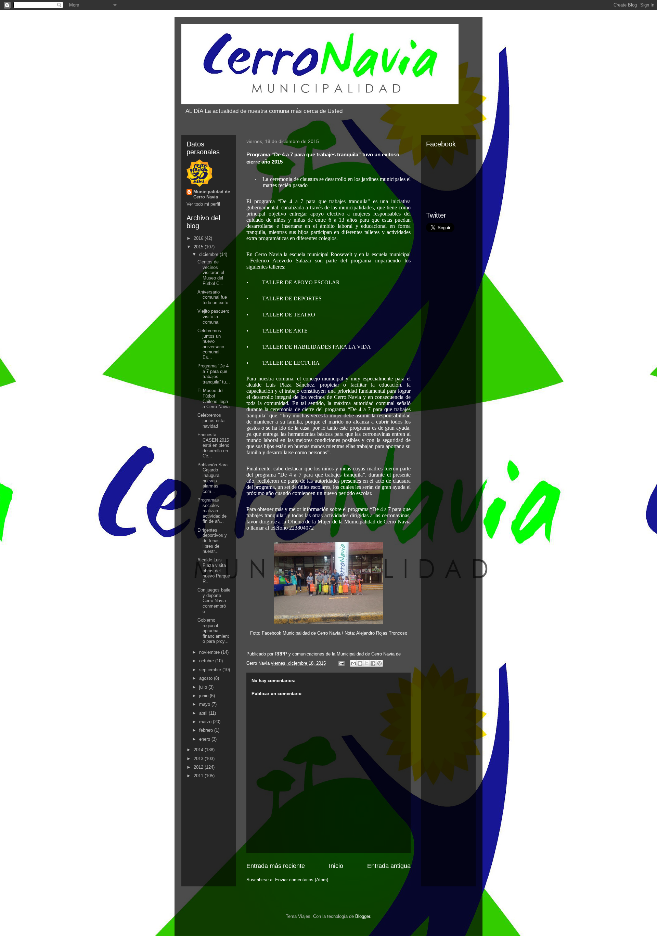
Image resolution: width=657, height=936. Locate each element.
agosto (206, 678)
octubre (207, 660)
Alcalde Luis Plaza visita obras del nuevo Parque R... (213, 570)
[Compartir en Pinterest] (379, 663)
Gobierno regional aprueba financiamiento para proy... (213, 631)
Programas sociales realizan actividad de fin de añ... (212, 510)
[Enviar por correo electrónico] (353, 663)
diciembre (209, 254)
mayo (205, 704)
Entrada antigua (389, 865)
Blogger (362, 916)
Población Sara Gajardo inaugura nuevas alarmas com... (212, 478)
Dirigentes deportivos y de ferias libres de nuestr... (212, 541)
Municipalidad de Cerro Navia (211, 194)
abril (204, 713)
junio (204, 695)
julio (203, 687)
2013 (199, 758)
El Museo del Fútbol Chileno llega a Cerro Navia (213, 398)
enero (205, 739)
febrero (206, 730)
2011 (199, 775)
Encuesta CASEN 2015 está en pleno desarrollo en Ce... (213, 445)
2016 (199, 238)
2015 (199, 246)
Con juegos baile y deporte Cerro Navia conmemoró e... (213, 600)
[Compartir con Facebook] (373, 663)
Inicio (336, 865)
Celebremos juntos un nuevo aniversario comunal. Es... (210, 344)
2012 (199, 767)
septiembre (210, 669)
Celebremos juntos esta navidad (210, 420)
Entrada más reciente (275, 865)
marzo (206, 721)
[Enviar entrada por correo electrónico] (341, 663)
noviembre (210, 652)
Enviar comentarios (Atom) (301, 879)
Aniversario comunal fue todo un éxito (212, 297)
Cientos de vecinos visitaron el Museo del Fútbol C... (210, 272)
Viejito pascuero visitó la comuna (213, 316)
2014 (199, 749)
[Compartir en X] (366, 663)
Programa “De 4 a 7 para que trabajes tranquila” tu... (213, 374)
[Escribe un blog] (360, 663)
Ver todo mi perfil (203, 204)
